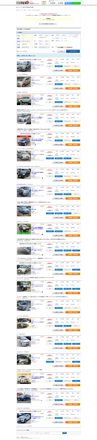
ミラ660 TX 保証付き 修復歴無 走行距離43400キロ (37, 377)
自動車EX (18, 437)
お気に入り (69, 3)
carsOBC (19, 203)
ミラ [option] (22, 38)
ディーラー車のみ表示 (73, 36)
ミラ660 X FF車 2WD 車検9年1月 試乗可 (37, 172)
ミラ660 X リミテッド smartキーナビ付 (37, 154)
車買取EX (25, 437)
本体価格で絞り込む (43, 37)
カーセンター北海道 (21, 148)
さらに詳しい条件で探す (22, 51)
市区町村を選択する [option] (42, 47)
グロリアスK (19, 316)
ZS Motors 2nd (20, 408)
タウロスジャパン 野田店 (22, 130)
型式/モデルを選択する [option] (26, 41)
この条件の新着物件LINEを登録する (48, 23)
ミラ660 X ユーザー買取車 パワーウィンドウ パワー (37, 117)
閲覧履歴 (53, 3)
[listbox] (41, 35)
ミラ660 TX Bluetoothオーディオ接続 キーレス (37, 417)
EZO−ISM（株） (20, 240)
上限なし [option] (46, 35)
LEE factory (19, 111)
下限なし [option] (40, 35)
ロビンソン (19, 298)
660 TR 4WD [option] (24, 44)
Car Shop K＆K (20, 351)
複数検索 (18, 44)
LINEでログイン (77, 3)
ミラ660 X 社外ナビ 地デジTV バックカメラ (37, 190)
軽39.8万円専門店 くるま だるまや (23, 390)
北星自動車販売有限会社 (22, 184)
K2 (17, 334)
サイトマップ (38, 438)
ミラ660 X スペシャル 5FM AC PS (37, 322)
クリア (61, 51)
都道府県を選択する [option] (25, 47)
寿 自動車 (19, 371)
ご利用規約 (23, 438)
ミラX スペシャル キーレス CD (36, 304)
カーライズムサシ (20, 259)
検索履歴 (61, 3)
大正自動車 (19, 92)
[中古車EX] (22, 2)
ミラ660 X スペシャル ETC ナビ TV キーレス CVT (37, 268)
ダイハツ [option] (23, 35)
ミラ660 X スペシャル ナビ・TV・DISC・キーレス (37, 249)
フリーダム (19, 74)
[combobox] (27, 35)
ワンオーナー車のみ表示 (73, 34)
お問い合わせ (19, 438)
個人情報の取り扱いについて (30, 438)
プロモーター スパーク (21, 426)
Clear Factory (19, 221)
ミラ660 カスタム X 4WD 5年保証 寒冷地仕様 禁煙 (37, 139)
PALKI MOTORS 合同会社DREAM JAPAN (25, 166)
